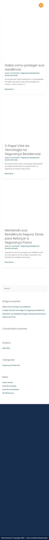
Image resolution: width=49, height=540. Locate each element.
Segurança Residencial (30, 73)
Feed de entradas (9, 386)
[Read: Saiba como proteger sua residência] (24, 39)
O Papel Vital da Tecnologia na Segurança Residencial (23, 150)
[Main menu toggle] (41, 5)
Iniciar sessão (7, 382)
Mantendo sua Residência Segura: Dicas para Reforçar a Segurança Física (24, 236)
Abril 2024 (6, 348)
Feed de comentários (10, 389)
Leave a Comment (12, 73)
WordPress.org (8, 393)
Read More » (9, 89)
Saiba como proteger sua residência (24, 67)
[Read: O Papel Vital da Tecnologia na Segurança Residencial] (24, 119)
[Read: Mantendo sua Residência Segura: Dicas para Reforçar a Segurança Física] (24, 204)
